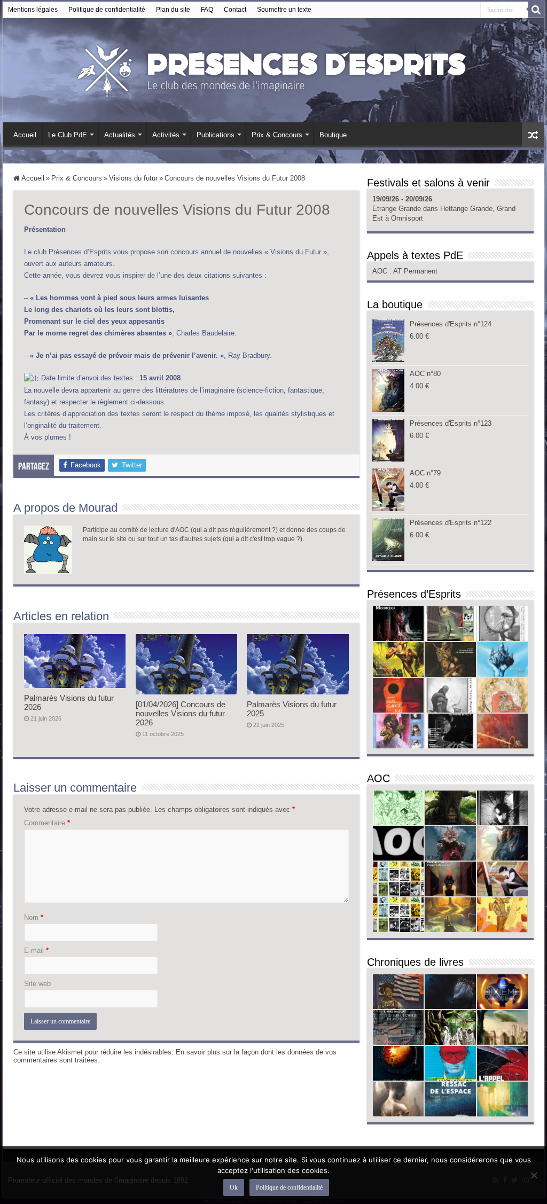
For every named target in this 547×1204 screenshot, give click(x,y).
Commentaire (47, 823)
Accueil (24, 135)
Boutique (333, 135)
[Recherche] (536, 10)
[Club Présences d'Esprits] (273, 68)
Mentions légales (33, 9)
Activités (165, 135)
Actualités (119, 135)
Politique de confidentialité (106, 9)
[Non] (533, 1175)
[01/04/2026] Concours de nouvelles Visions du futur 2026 (180, 713)
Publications (216, 135)
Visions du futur (133, 178)
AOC (380, 271)
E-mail (36, 951)
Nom (33, 917)
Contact (235, 9)
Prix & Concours (277, 135)
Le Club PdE (67, 135)
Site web (37, 984)
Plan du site (173, 9)
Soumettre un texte (284, 9)
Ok (234, 1187)
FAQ (207, 9)
